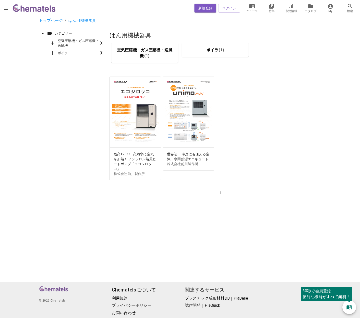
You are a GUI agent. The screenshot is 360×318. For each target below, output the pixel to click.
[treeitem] (72, 43)
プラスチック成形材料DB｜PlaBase (216, 298)
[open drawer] (6, 8)
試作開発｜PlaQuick (202, 305)
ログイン (229, 8)
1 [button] (220, 193)
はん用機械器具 (82, 20)
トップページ (51, 20)
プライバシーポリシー (132, 305)
